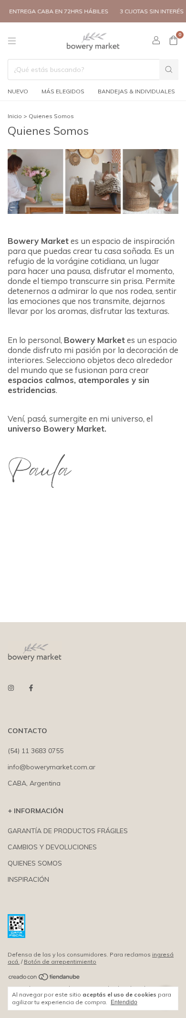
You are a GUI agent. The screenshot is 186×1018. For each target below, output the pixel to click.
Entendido (124, 1002)
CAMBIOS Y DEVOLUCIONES (52, 847)
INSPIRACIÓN (28, 879)
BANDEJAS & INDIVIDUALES (136, 91)
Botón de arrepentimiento (60, 961)
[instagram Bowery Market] (11, 688)
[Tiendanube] (45, 978)
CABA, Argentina (34, 783)
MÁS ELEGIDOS (62, 91)
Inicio (15, 116)
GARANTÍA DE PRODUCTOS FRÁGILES (68, 830)
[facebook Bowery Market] (31, 688)
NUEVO (18, 91)
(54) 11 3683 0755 (35, 750)
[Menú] (12, 41)
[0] (173, 41)
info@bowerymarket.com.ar (51, 767)
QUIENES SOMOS (35, 863)
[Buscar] (168, 69)
